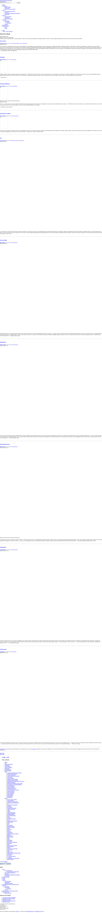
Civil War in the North (11, 774)
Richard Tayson (2, 446)
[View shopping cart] (3, 1)
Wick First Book (9, 31)
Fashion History (10, 822)
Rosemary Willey (3, 344)
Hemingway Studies (11, 827)
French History (10, 825)
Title (5, 763)
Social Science (10, 849)
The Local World (3, 240)
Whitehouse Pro (38, 911)
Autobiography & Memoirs (12, 804)
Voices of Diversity (10, 793)
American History (10, 800)
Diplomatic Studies (10, 814)
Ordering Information (9, 18)
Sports (8, 850)
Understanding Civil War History (13, 858)
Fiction (8, 823)
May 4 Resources (8, 769)
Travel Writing (9, 854)
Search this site (3, 2)
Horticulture (9, 829)
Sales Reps (9, 23)
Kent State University (6, 899)
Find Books (4, 5)
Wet (1, 138)
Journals (3, 15)
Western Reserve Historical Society (8, 900)
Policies (6, 24)
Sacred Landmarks (10, 786)
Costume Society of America (12, 779)
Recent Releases (8, 6)
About (3, 10)
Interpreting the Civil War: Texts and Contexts (15, 781)
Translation (2, 57)
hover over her (3, 40)
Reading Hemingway (11, 785)
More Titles (2, 753)
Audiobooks (7, 765)
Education (9, 817)
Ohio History (7, 17)
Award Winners (8, 766)
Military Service (10, 836)
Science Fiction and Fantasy (12, 848)
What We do (7, 14)
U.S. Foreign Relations (11, 856)
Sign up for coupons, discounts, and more (10, 890)
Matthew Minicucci (3, 59)
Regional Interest (10, 846)
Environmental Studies (11, 818)
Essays (8, 819)
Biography (9, 805)
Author (6, 762)
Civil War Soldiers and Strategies (13, 776)
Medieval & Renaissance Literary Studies (14, 783)
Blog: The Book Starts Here (10, 11)
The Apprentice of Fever (5, 444)
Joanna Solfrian (2, 549)
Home (3, 4)
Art (7, 803)
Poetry (21, 43)
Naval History (9, 840)
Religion (8, 847)
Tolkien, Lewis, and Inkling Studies (13, 853)
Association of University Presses (8, 898)
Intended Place (3, 342)
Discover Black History (11, 815)
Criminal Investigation (11, 813)
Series (4, 31)
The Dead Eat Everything (5, 113)
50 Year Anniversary (8, 870)
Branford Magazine (29, 911)
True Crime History (10, 792)
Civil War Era (9, 807)
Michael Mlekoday (3, 115)
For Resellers (7, 21)
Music (8, 838)
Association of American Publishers (9, 897)
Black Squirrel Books (9, 764)
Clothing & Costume (11, 809)
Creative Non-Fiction (11, 812)
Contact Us (7, 12)
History (8, 828)
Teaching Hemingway (11, 788)
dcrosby (17, 911)
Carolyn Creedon (3, 140)
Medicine (9, 834)
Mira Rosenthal (2, 242)
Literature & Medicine (11, 782)
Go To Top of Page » (4, 861)
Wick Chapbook (10, 794)
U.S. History (9, 857)
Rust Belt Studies (8, 770)
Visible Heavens (3, 547)
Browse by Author (5, 876)
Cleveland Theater (10, 778)
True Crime (9, 855)
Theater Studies (10, 851)
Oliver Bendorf (2, 86)
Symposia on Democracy (11, 787)
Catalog (3, 878)
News (6, 27)
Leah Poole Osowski (3, 43)
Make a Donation (8, 893)
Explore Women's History (15, 43)
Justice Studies (10, 832)
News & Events (5, 26)
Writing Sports (9, 797)
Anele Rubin (2, 651)
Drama (8, 816)
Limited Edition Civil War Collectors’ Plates (10, 884)
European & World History (12, 820)
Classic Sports (9, 777)
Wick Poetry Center (3, 748)
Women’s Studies (10, 859)
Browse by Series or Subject (10, 9)
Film (8, 824)
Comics (8, 810)
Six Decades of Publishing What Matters (12, 13)
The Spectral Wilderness (5, 83)
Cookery (8, 811)
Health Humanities (10, 826)
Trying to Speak (3, 649)
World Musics (9, 796)
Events (6, 28)
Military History (10, 835)
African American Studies (12, 799)
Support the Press (5, 25)
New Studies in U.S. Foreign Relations (14, 784)
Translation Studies (10, 791)
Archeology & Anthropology (12, 801)
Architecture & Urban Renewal (13, 802)
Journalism (9, 831)
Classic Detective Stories (11, 808)
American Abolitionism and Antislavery (14, 772)
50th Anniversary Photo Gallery (13, 871)
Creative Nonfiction (8, 767)
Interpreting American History (12, 780)
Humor (8, 830)
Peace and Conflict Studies (12, 842)
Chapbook (34, 748)
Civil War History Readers (12, 773)
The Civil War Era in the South (13, 789)
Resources (4, 19)
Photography (9, 843)
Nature (8, 839)
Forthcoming (7, 8)
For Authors (7, 20)
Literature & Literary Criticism (12, 833)
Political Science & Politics (12, 845)
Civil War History (8, 16)
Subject (6, 798)
